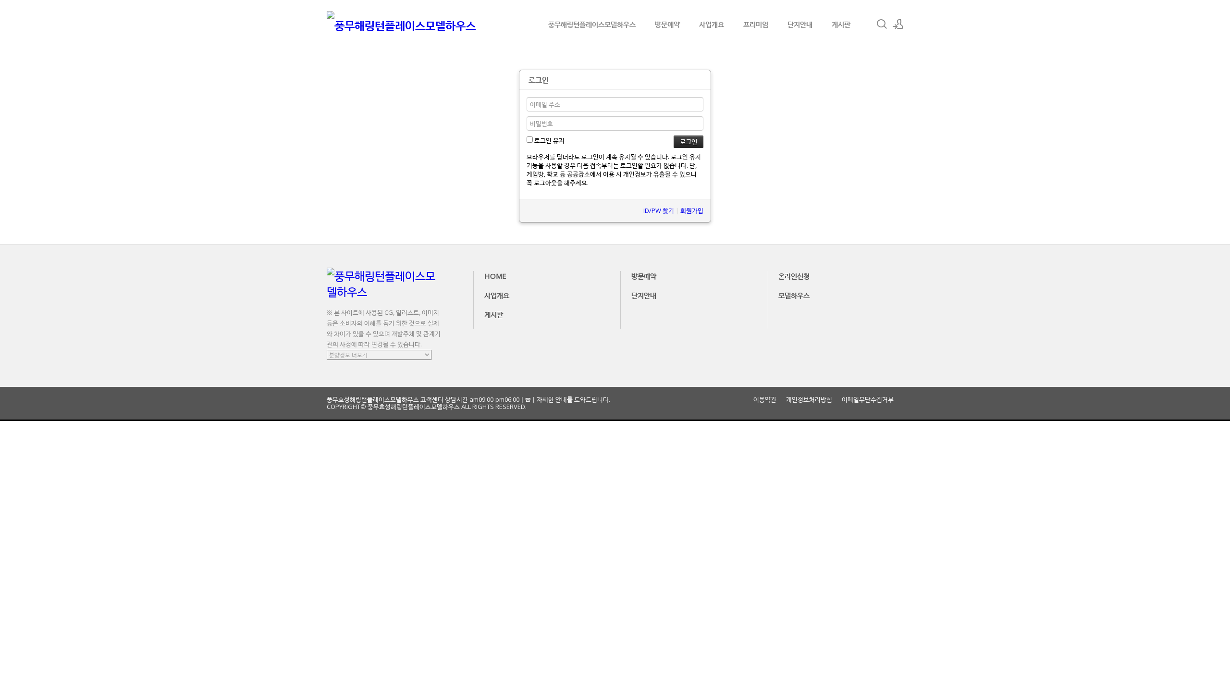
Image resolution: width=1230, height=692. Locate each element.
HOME (495, 276)
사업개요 (711, 24)
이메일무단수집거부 (868, 399)
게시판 (841, 24)
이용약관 (764, 399)
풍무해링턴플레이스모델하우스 (592, 24)
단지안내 (799, 24)
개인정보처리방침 (809, 399)
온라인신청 (794, 276)
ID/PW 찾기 (658, 210)
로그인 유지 (549, 140)
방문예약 (667, 24)
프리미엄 (755, 24)
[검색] (881, 24)
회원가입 (691, 210)
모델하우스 (794, 295)
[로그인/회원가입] (898, 24)
